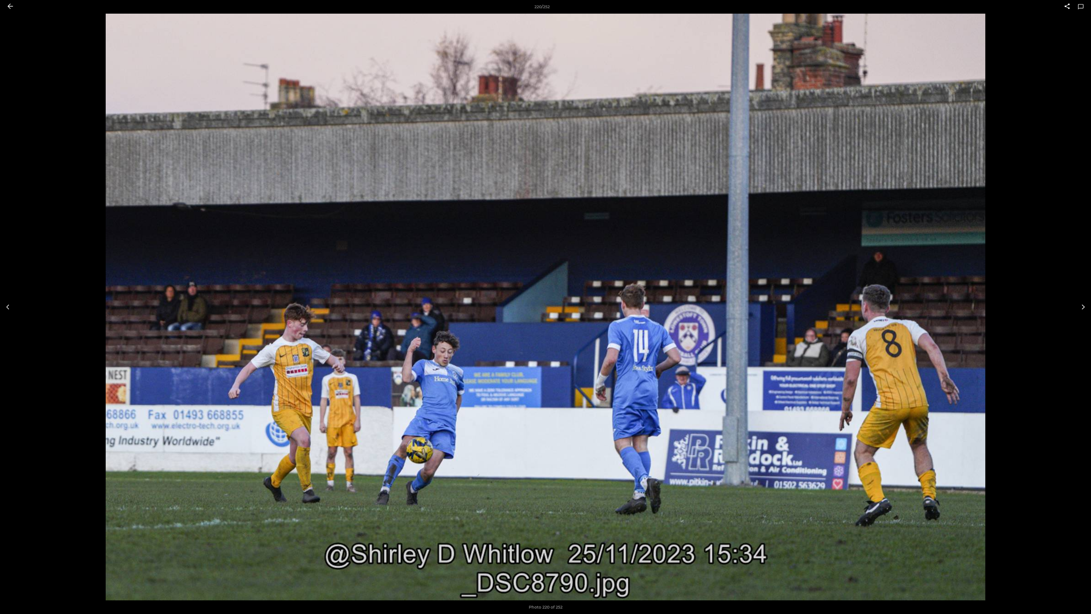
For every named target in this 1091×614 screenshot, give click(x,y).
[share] (1067, 7)
